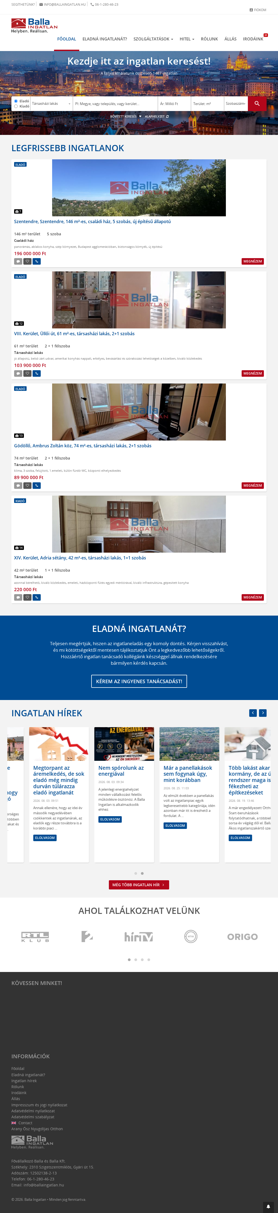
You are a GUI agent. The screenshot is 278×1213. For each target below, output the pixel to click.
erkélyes (98, 358)
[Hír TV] (139, 937)
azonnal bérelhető (27, 583)
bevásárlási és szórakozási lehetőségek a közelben (141, 358)
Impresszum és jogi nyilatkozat (39, 1104)
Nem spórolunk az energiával (103, 771)
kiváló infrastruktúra (147, 583)
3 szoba (28, 470)
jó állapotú (21, 358)
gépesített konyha (176, 583)
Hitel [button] (186, 39)
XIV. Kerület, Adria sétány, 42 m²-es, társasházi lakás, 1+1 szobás (80, 558)
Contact (24, 1122)
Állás (230, 39)
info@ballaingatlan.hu (62, 4)
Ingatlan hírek (46, 713)
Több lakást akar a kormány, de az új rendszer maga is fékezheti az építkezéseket (234, 780)
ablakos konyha (42, 247)
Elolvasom (27, 837)
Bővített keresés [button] (123, 116)
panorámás (22, 247)
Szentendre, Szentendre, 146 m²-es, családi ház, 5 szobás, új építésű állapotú (92, 221)
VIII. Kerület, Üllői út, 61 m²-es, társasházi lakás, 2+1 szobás (74, 334)
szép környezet (65, 247)
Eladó (24, 101)
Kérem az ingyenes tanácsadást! (139, 681)
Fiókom (257, 10)
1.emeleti (55, 470)
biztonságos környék (132, 247)
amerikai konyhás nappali (73, 358)
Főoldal (66, 39)
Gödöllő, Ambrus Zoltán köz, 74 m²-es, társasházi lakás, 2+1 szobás (82, 446)
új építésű (155, 247)
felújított (42, 470)
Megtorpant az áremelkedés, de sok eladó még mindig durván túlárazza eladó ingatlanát (41, 780)
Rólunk (209, 39)
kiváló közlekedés (189, 358)
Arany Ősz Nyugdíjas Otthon (37, 1128)
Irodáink (255, 37)
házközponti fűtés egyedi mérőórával (106, 583)
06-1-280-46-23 (104, 4)
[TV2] (87, 937)
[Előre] (263, 713)
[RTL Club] (35, 937)
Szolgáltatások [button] (152, 39)
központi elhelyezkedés (104, 470)
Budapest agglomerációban (97, 247)
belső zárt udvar (42, 358)
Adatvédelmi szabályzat (32, 1116)
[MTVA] (191, 937)
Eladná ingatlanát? (105, 39)
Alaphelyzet (155, 116)
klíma (18, 470)
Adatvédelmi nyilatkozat (33, 1110)
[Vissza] (253, 713)
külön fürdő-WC (75, 470)
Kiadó (24, 106)
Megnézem (253, 261)
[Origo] (243, 937)
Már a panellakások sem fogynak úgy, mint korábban (170, 774)
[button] (268, 1207)
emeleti (73, 583)
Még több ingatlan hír (136, 884)
